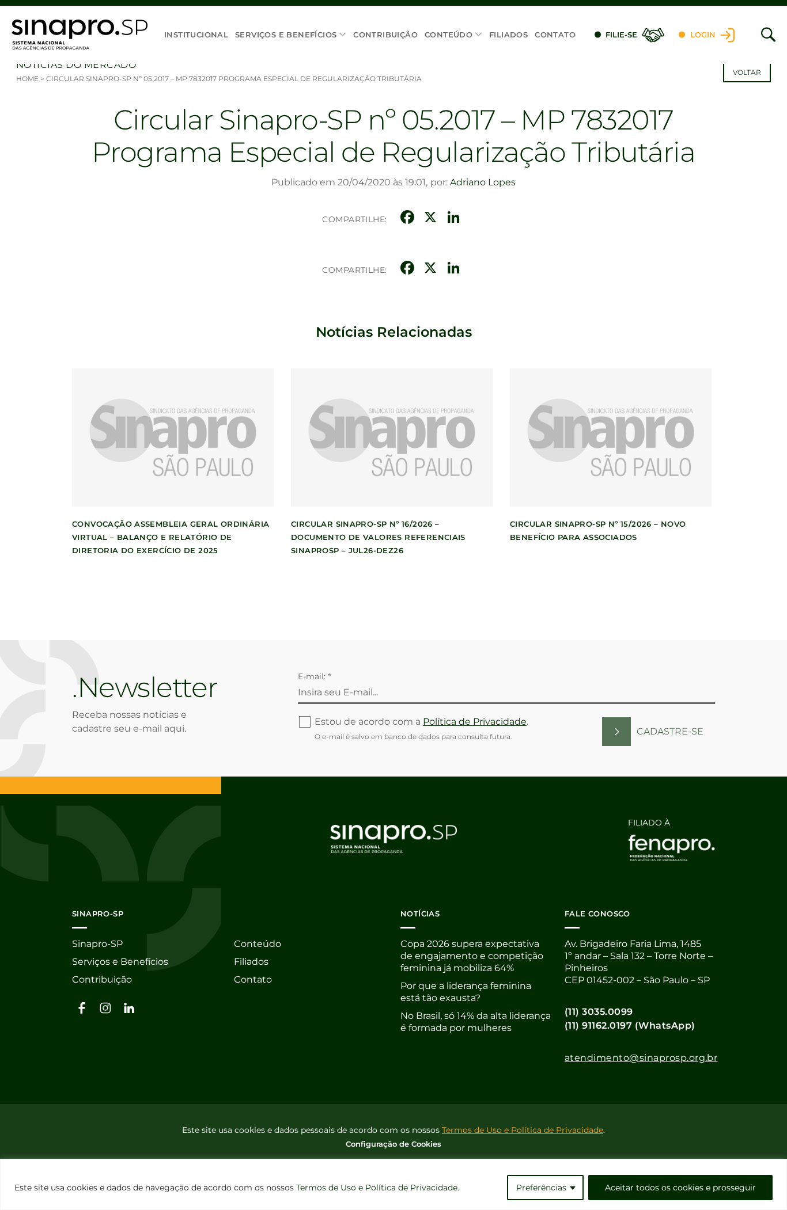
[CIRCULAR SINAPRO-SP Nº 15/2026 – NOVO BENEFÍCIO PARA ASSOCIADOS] (611, 437)
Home (27, 78)
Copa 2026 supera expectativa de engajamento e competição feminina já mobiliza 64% (471, 955)
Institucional (196, 34)
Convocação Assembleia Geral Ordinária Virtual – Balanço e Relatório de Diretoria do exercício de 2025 (170, 537)
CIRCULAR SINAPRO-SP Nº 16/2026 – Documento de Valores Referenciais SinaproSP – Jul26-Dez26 (378, 537)
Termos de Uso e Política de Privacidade (376, 1187)
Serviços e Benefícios (285, 34)
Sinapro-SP (97, 943)
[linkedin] (129, 1007)
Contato (555, 34)
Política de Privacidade (475, 721)
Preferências (541, 1187)
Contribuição (385, 34)
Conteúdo (448, 34)
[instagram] (105, 1007)
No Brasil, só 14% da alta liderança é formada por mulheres (475, 1021)
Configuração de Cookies (393, 1143)
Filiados (508, 34)
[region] (393, 1184)
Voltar (747, 72)
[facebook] (82, 1007)
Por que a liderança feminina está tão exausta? (465, 991)
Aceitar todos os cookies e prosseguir (680, 1187)
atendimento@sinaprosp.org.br (641, 1057)
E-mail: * (314, 676)
